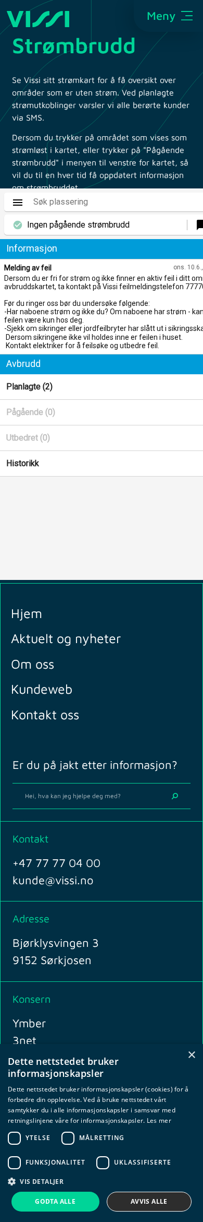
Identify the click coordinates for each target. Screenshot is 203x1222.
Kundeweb (41, 688)
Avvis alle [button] (149, 1201)
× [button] (191, 1055)
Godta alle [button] (55, 1201)
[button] (101, 1181)
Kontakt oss (45, 714)
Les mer (159, 1120)
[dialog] (101, 1133)
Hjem (26, 613)
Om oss (32, 663)
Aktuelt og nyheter (66, 638)
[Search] (175, 796)
